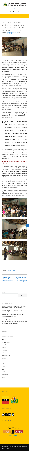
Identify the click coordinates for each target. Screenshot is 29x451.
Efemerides (4, 350)
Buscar (3, 292)
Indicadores (4, 358)
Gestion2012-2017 (10, 270)
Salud (3, 369)
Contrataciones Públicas (7, 336)
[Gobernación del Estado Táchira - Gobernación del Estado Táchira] (14, 4)
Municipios (4, 361)
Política (3, 363)
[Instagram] (18, 11)
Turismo (3, 377)
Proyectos (4, 366)
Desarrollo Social (6, 342)
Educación (4, 347)
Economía (4, 344)
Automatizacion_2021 (7, 33)
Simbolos (4, 371)
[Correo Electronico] (10, 11)
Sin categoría (5, 374)
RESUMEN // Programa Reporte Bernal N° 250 (12, 319)
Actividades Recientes (7, 334)
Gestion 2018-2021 (6, 353)
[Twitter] (13, 11)
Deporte (4, 339)
